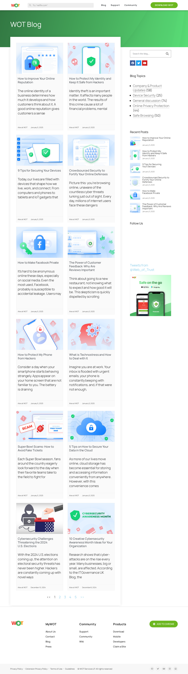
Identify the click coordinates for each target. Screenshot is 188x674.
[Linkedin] (169, 669)
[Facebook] (132, 63)
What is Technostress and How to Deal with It (90, 356)
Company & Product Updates (147, 88)
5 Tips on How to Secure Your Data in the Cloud (88, 448)
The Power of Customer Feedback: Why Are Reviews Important (85, 266)
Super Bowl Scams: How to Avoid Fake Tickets (36, 448)
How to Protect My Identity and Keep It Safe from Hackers (90, 80)
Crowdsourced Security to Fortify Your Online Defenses (88, 172)
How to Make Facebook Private (38, 263)
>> (82, 597)
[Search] (167, 53)
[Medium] (175, 669)
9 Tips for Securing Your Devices (39, 170)
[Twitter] (138, 63)
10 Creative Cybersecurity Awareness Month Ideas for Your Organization (90, 542)
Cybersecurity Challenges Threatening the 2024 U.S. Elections (35, 542)
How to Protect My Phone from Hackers (35, 356)
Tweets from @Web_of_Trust (142, 267)
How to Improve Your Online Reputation (36, 80)
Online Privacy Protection (151, 106)
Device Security (144, 95)
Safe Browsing (143, 115)
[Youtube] (144, 63)
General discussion (147, 100)
